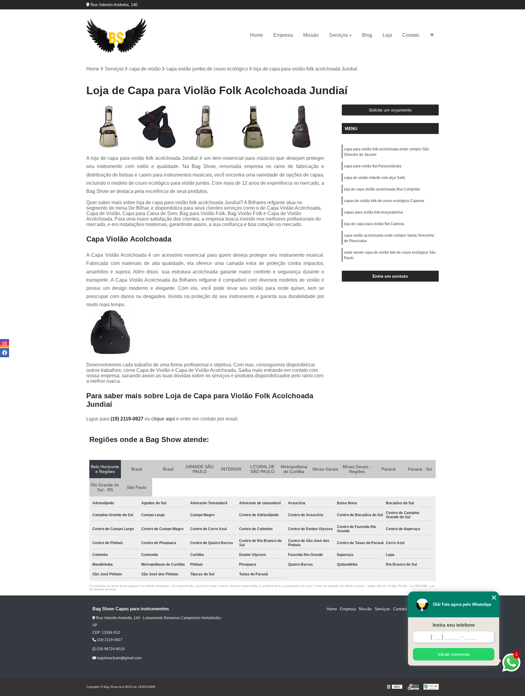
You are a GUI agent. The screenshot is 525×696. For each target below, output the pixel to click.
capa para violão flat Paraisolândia (372, 166)
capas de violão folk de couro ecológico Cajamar (384, 201)
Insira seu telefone (454, 625)
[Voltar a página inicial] (116, 35)
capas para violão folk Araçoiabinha (373, 212)
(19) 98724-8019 (110, 649)
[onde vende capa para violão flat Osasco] (253, 127)
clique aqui (163, 418)
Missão (311, 35)
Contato (410, 35)
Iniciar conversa (453, 654)
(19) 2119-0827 (128, 418)
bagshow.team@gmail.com (119, 658)
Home (256, 35)
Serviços (338, 35)
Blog (367, 35)
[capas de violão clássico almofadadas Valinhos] (157, 127)
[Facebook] (4, 352)
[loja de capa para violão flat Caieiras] (205, 127)
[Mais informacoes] (432, 35)
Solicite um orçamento (390, 110)
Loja (387, 35)
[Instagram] (4, 343)
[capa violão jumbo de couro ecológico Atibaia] (301, 127)
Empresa (283, 35)
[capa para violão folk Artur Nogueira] (109, 127)
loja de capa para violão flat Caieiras (374, 224)
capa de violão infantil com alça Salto (374, 178)
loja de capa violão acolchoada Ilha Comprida (382, 189)
